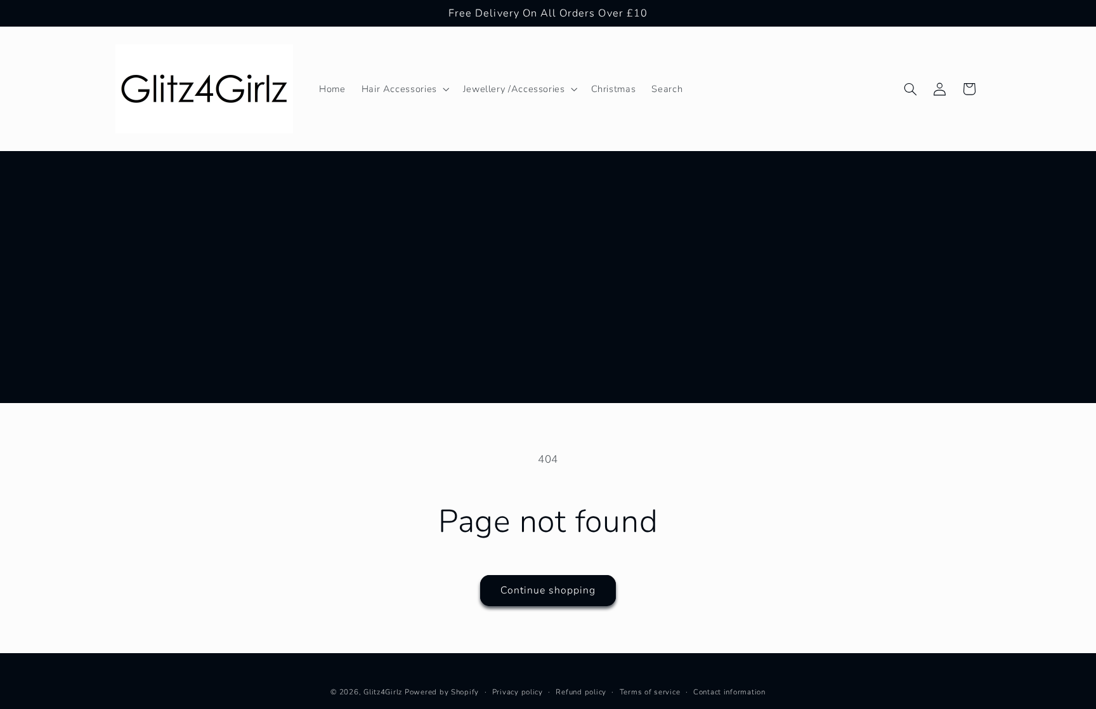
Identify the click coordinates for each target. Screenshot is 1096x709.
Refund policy (581, 692)
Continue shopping (548, 590)
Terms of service (650, 692)
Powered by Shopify (442, 692)
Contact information (729, 692)
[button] (404, 89)
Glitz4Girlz (382, 692)
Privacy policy (517, 692)
